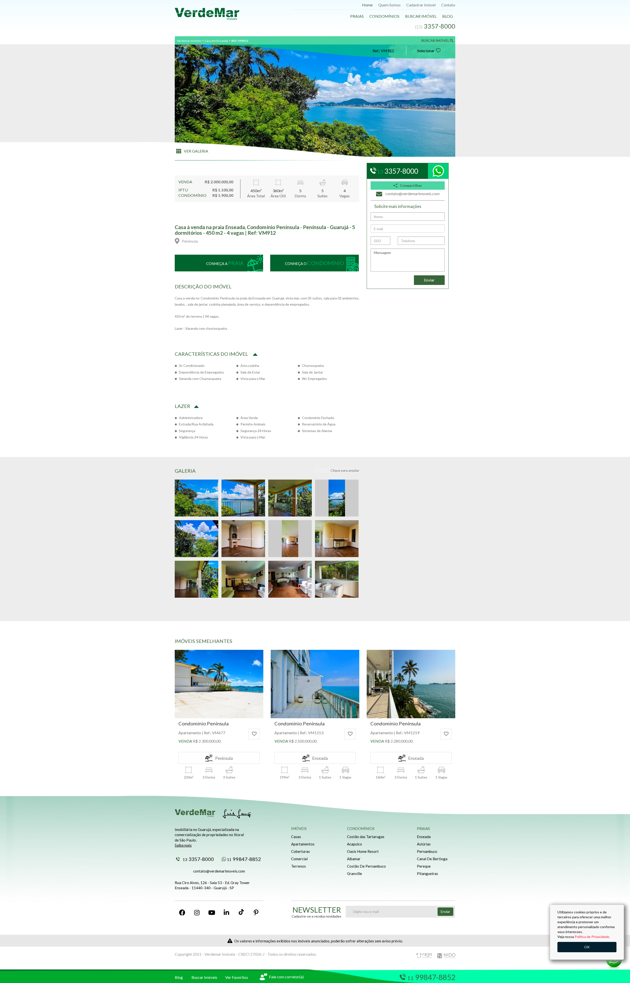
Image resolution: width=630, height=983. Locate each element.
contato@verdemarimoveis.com (219, 871)
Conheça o (314, 263)
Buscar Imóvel (421, 16)
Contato (448, 4)
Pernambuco (427, 851)
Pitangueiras (427, 873)
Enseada (424, 836)
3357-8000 (198, 859)
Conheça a (225, 263)
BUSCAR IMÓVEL (435, 40)
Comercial (299, 859)
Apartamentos (303, 844)
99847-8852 (244, 859)
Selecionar (426, 50)
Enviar (429, 280)
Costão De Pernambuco (366, 866)
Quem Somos (389, 4)
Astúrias (424, 844)
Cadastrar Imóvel (421, 4)
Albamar (354, 859)
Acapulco (354, 844)
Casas (296, 836)
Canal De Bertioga (432, 859)
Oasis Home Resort (363, 851)
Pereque (424, 866)
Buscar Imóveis (204, 977)
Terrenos (298, 866)
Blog (447, 16)
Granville (354, 873)
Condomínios (384, 16)
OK (587, 947)
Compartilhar (411, 185)
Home (367, 4)
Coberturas (300, 851)
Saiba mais (183, 845)
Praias (357, 16)
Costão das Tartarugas (365, 836)
